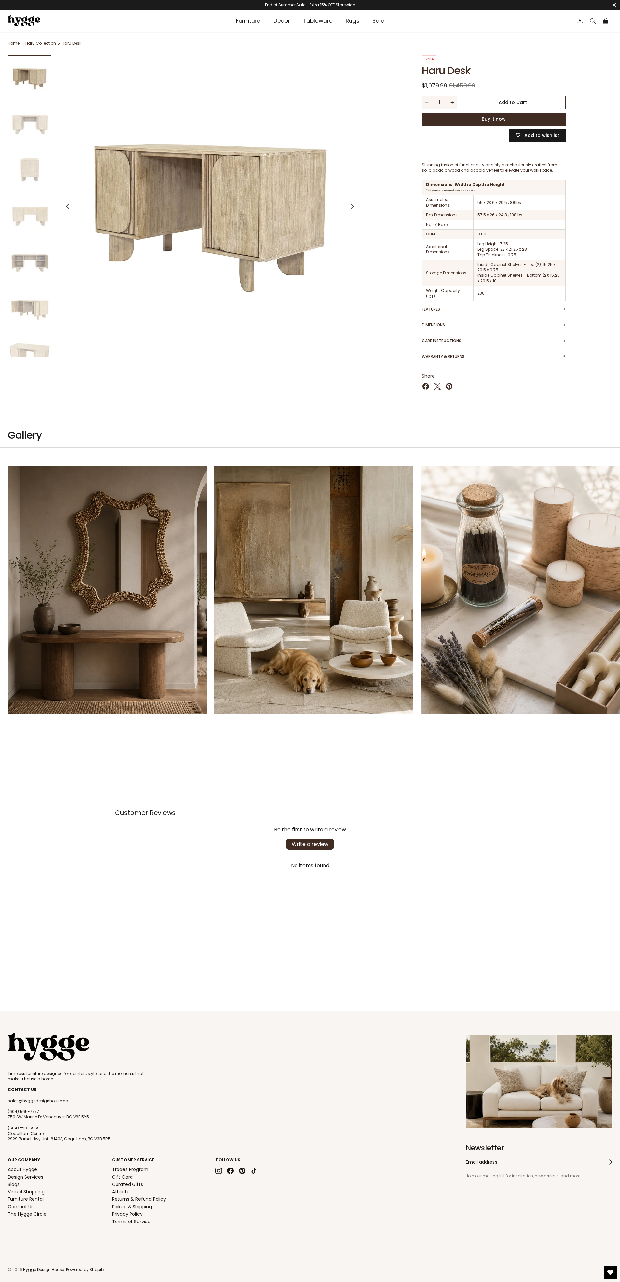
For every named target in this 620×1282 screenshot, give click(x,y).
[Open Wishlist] (610, 1272)
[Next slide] (352, 206)
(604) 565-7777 (23, 1111)
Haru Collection (40, 43)
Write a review (310, 844)
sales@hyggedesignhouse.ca (38, 1100)
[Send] (609, 1162)
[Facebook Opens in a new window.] (426, 386)
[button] (593, 21)
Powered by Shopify (85, 1269)
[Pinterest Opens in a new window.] (449, 386)
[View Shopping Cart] (606, 21)
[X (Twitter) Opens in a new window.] (437, 386)
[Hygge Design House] (48, 1047)
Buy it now (494, 119)
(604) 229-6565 (24, 1128)
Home (14, 43)
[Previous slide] (67, 206)
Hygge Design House (43, 1269)
